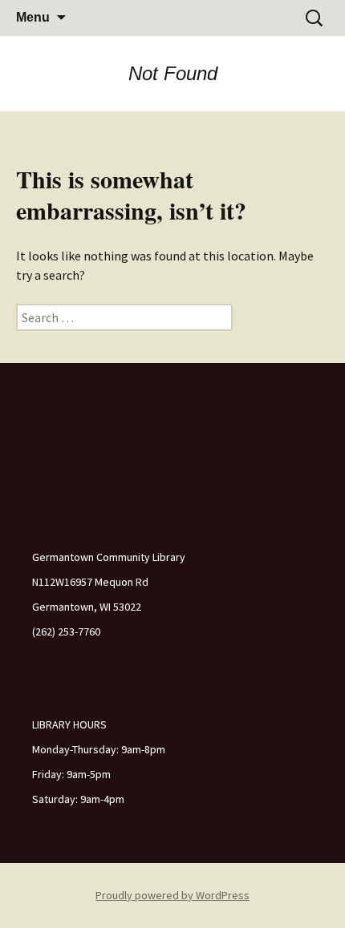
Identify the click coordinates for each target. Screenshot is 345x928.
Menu (33, 17)
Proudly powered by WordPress (172, 895)
